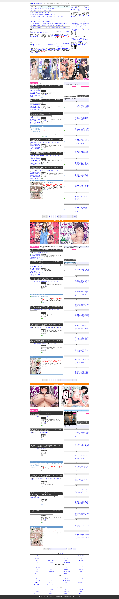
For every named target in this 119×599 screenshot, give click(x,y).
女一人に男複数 (36, 155)
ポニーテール (39, 116)
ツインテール (44, 142)
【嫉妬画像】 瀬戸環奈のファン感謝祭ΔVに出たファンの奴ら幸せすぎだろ (43, 8)
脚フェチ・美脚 (66, 571)
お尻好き (31, 155)
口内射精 (48, 170)
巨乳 (43, 116)
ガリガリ (51, 573)
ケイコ (45, 501)
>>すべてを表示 (63, 553)
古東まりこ (45, 120)
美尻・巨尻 (42, 155)
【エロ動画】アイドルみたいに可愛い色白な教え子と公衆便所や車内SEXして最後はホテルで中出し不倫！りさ (82, 175)
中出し (50, 116)
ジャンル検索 (50, 3)
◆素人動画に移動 (67, 596)
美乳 (47, 416)
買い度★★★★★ (38, 157)
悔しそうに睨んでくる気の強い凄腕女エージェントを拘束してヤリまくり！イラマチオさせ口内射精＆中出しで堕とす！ (46, 325)
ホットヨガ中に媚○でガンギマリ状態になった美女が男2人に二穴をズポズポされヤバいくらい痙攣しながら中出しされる (46, 262)
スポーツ (50, 6)
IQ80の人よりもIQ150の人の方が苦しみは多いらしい (39, 12)
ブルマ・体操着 (66, 580)
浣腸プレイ (32, 157)
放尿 (51, 591)
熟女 (31, 116)
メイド (52, 309)
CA (36, 578)
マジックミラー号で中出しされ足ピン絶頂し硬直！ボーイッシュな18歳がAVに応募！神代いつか (82, 491)
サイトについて (67, 3)
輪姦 (46, 281)
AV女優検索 (56, 3)
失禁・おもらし (45, 343)
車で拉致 (81, 560)
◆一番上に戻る (42, 596)
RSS (61, 3)
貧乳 (40, 252)
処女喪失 (37, 558)
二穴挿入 (52, 496)
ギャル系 (31, 281)
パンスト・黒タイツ (47, 309)
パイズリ (54, 142)
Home (44, 3)
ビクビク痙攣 (36, 281)
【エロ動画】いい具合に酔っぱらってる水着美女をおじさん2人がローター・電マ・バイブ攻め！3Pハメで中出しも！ (46, 446)
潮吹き (52, 170)
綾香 (44, 483)
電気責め (66, 593)
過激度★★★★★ (33, 311)
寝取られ (31, 142)
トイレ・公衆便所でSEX (34, 343)
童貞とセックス (51, 560)
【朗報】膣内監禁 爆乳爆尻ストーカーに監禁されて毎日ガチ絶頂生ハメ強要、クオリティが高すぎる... (48, 27)
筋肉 (37, 571)
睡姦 (81, 591)
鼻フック (81, 593)
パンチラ (51, 142)
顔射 (41, 266)
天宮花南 (45, 94)
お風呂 (31, 416)
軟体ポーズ (51, 593)
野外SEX (35, 142)
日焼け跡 (81, 569)
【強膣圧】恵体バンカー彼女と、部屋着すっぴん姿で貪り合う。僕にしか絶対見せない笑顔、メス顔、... (49, 25)
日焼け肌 (66, 569)
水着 (36, 170)
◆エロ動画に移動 (50, 596)
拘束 (31, 252)
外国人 (51, 558)
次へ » (74, 216)
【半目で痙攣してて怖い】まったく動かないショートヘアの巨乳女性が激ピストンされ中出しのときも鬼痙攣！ (82, 271)
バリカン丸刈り (66, 562)
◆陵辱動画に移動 (59, 596)
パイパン (34, 252)
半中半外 (81, 589)
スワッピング (51, 555)
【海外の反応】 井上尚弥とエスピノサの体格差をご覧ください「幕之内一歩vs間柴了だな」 (46, 16)
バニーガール (37, 580)
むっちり (37, 573)
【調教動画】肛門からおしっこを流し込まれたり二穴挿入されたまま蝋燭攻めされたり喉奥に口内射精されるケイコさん (46, 493)
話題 (42, 6)
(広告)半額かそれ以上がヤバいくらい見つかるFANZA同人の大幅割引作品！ (43, 14)
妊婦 (37, 569)
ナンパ (66, 555)
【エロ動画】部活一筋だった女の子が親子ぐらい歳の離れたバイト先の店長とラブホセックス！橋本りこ (82, 350)
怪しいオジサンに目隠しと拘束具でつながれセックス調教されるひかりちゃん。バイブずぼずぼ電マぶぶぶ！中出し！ (46, 307)
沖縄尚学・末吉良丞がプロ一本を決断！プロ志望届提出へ (40, 21)
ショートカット (38, 327)
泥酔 (37, 560)
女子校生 (46, 155)
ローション (46, 116)
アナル (51, 155)
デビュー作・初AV (33, 513)
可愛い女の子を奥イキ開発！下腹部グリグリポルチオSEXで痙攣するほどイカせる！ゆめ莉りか (82, 152)
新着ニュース (34, 6)
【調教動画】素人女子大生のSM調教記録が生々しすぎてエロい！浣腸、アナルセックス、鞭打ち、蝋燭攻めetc (82, 186)
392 (71, 216)
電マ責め (60, 327)
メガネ (36, 582)
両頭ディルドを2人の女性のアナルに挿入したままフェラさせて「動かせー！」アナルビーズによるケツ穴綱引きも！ (46, 430)
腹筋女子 (49, 281)
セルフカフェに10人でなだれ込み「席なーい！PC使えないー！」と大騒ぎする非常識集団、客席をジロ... (49, 23)
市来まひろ (45, 422)
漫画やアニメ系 (81, 582)
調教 (39, 309)
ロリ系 (37, 252)
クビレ (34, 327)
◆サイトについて (76, 596)
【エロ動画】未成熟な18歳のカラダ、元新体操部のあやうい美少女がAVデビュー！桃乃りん (82, 198)
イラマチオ (40, 170)
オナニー (49, 496)
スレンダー (34, 116)
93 (71, 548)
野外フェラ (40, 142)
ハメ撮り (38, 513)
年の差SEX (81, 558)
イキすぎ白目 (37, 555)
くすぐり (37, 589)
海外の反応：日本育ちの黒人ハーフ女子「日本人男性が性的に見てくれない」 (44, 19)
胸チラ (66, 578)
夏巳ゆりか (45, 161)
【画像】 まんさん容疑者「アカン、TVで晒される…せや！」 (41, 10)
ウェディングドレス (51, 584)
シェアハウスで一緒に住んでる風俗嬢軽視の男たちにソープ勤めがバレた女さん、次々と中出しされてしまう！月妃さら (46, 279)
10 (66, 548)
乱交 (31, 432)
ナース (81, 578)
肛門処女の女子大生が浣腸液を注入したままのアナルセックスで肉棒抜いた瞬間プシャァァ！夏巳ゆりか (82, 118)
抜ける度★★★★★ (56, 155)
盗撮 (66, 560)
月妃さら (45, 285)
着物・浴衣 (36, 584)
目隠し (58, 309)
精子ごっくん (56, 170)
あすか (45, 519)
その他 (57, 6)
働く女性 (40, 343)
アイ (44, 436)
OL (51, 578)
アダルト (66, 6)
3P (48, 155)
